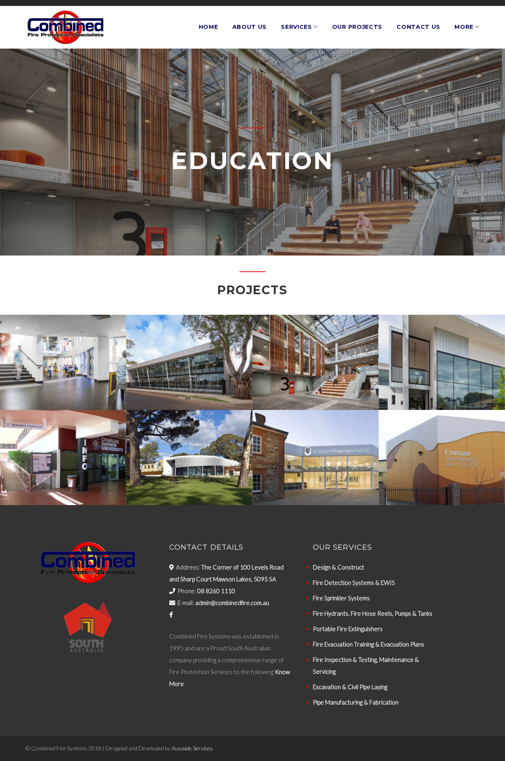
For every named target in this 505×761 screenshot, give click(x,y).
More (463, 26)
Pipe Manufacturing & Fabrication (355, 702)
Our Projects (357, 26)
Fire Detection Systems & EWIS (354, 582)
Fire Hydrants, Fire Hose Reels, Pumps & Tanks (372, 613)
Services (296, 26)
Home (208, 26)
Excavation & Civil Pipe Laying (350, 686)
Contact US (418, 26)
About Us (249, 26)
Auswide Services (192, 748)
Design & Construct (338, 567)
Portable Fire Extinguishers (348, 628)
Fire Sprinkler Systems (341, 597)
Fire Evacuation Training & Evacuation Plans (368, 644)
